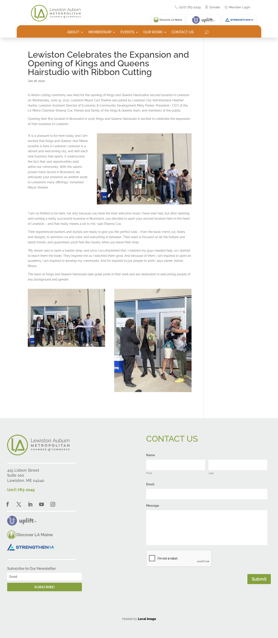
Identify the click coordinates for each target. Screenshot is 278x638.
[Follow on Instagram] (53, 504)
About (73, 32)
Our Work (152, 32)
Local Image (147, 619)
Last (211, 473)
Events (127, 32)
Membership (99, 32)
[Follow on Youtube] (41, 504)
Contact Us (183, 32)
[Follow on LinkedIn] (30, 504)
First (149, 473)
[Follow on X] (19, 504)
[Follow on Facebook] (7, 504)
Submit (259, 579)
